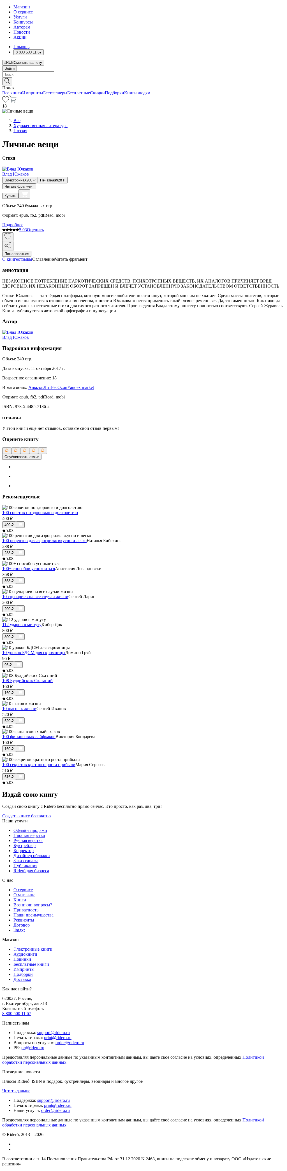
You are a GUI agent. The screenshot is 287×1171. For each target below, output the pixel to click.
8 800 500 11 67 (16, 1013)
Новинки (22, 959)
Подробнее (12, 224)
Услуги (20, 17)
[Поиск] (7, 81)
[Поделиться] (7, 246)
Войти (9, 68)
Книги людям (137, 92)
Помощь (21, 46)
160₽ (9, 693)
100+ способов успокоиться (28, 568)
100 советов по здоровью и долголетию (40, 512)
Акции (20, 37)
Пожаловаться (16, 254)
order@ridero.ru (69, 1042)
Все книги (12, 92)
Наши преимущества (33, 915)
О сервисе (23, 12)
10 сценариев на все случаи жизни (35, 596)
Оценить (35, 229)
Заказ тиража (25, 860)
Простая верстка (29, 835)
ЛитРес (50, 387)
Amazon (35, 387)
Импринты (32, 92)
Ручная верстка (28, 840)
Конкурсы (23, 22)
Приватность (25, 910)
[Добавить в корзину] (24, 194)
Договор (21, 925)
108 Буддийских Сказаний (27, 680)
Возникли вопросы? (32, 904)
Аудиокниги (25, 954)
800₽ (9, 637)
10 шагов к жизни (19, 708)
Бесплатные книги (31, 964)
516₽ (9, 777)
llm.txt (19, 930)
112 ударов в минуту (21, 624)
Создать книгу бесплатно (26, 815)
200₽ (9, 609)
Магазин (21, 6)
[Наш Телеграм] (15, 1149)
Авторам (21, 27)
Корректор (23, 850)
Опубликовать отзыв (21, 457)
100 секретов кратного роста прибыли (38, 764)
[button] (143, 80)
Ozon (62, 387)
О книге (10, 259)
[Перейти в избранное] (5, 101)
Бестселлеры (55, 92)
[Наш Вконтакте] (16, 1144)
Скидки (97, 92)
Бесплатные (78, 92)
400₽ (9, 525)
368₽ (9, 581)
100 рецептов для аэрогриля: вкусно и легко (44, 540)
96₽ (8, 665)
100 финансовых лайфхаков (28, 736)
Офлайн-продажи (30, 830)
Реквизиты (23, 920)
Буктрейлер (24, 845)
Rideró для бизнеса (31, 870)
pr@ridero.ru (32, 1047)
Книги (19, 899)
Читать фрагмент (19, 186)
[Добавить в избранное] (7, 236)
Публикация (25, 865)
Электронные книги (32, 949)
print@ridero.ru (57, 1037)
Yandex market (80, 387)
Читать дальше (16, 1090)
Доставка (22, 979)
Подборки (114, 92)
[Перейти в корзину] (13, 101)
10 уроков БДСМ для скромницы (33, 652)
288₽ (9, 553)
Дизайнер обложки (31, 855)
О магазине (24, 894)
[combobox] (143, 74)
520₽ (9, 721)
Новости (21, 32)
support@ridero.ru (53, 1032)
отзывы (25, 259)
